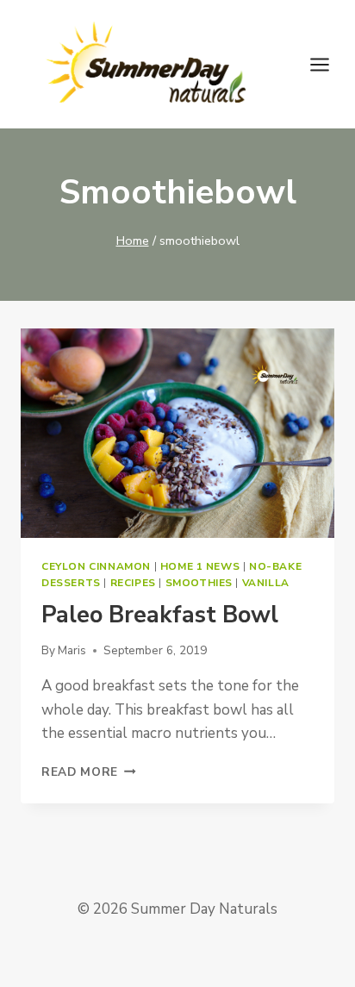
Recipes (133, 583)
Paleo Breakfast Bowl (159, 615)
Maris (72, 650)
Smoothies (199, 583)
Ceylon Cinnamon (96, 566)
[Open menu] (328, 64)
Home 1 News (200, 566)
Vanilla (266, 583)
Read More (88, 772)
